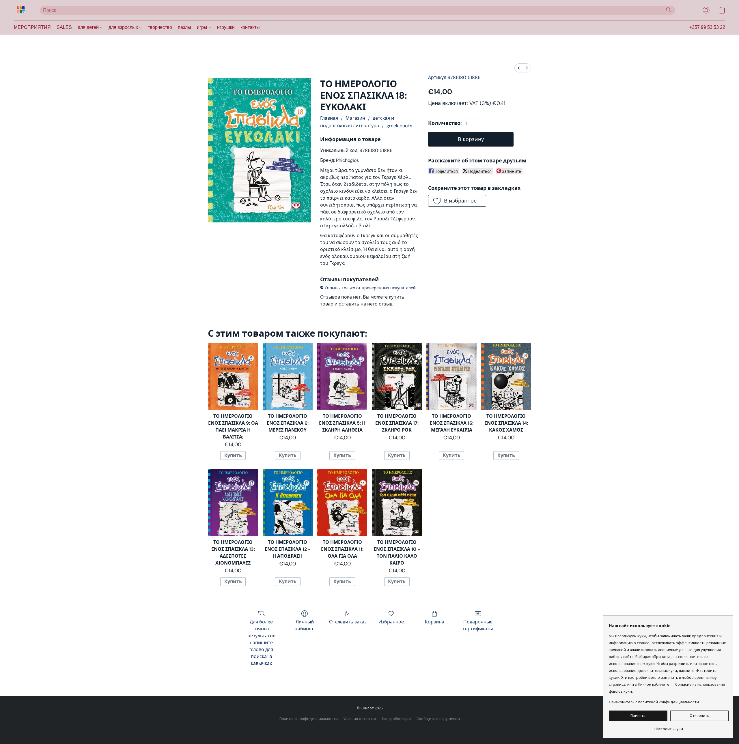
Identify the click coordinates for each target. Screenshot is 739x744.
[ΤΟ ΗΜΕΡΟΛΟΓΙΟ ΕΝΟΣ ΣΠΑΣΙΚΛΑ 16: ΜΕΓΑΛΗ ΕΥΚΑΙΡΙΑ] (451, 376)
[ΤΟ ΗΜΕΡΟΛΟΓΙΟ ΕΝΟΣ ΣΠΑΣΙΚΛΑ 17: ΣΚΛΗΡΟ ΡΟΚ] (397, 376)
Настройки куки (396, 718)
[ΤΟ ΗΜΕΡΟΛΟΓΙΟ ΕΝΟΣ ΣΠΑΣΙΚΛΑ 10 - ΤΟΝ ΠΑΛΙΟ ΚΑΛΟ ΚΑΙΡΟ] (397, 502)
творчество (160, 27)
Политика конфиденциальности (308, 718)
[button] (21, 10)
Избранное (391, 622)
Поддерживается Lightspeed (369, 728)
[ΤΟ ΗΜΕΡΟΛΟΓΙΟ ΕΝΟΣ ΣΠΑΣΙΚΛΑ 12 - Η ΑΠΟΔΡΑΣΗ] (288, 502)
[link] (669, 726)
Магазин (355, 118)
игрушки (226, 27)
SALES (64, 27)
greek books (399, 126)
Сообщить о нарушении (438, 718)
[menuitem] (519, 68)
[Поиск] (668, 10)
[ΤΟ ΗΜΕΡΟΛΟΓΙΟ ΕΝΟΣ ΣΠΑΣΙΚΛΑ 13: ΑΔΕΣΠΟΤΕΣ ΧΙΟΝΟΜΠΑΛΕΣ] (233, 502)
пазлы (184, 27)
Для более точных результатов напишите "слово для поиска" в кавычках (261, 642)
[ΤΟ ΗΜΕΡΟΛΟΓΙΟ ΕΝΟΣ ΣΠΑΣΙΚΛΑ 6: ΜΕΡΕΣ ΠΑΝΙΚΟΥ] (288, 376)
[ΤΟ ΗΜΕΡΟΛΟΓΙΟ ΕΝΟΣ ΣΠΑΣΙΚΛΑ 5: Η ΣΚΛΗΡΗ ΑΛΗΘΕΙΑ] (342, 376)
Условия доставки (360, 718)
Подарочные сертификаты (478, 625)
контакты (250, 27)
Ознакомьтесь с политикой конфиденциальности (654, 701)
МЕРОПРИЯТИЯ (32, 27)
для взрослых (124, 27)
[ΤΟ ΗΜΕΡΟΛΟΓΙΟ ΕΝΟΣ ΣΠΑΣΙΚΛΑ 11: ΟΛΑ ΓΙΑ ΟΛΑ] (342, 502)
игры (202, 27)
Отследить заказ (348, 622)
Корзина (434, 622)
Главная (329, 118)
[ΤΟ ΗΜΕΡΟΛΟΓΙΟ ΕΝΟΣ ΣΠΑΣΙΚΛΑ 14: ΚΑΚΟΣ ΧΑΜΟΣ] (506, 376)
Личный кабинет (304, 625)
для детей (89, 27)
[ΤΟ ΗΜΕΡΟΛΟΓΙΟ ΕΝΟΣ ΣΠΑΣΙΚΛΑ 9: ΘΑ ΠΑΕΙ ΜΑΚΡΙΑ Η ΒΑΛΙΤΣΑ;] (233, 376)
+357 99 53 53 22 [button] (707, 27)
